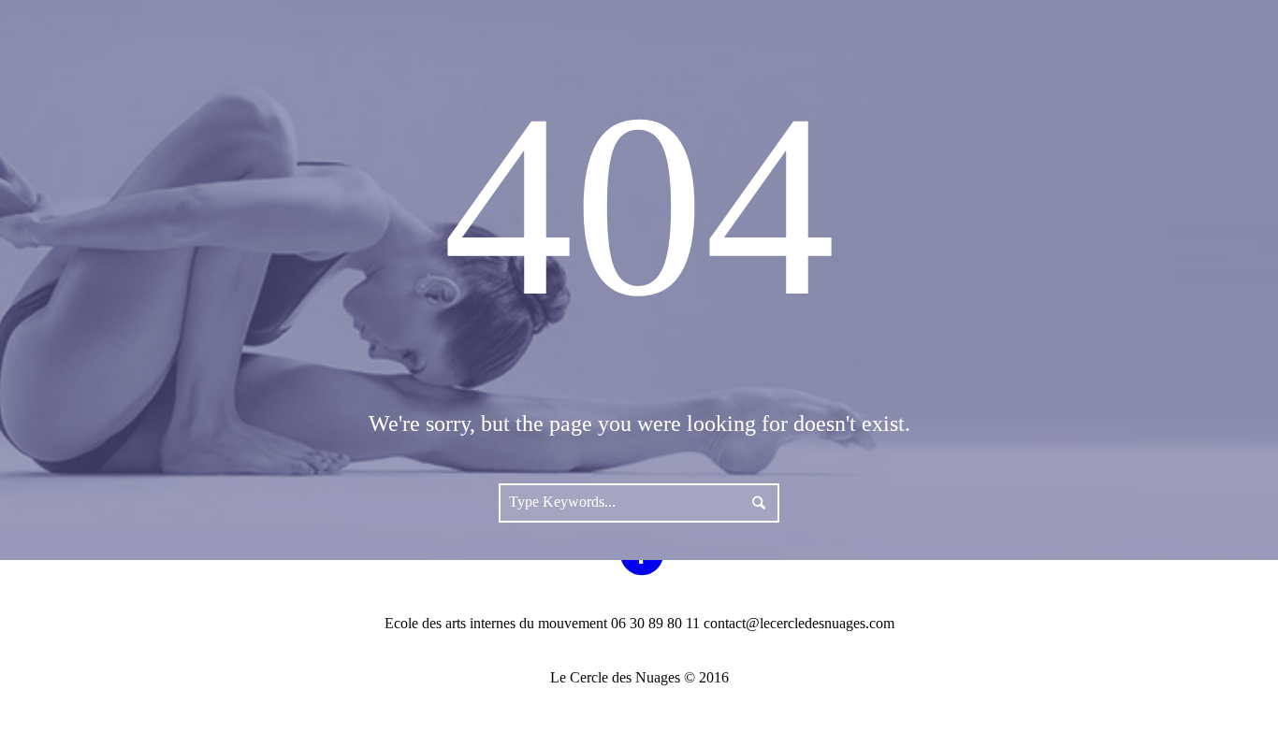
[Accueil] (1072, 61)
